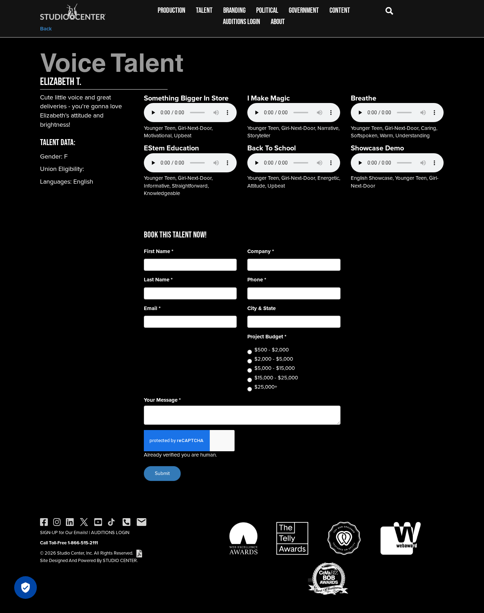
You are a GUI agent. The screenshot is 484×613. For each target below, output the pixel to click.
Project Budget (266, 336)
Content (340, 10)
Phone (256, 279)
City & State (261, 308)
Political (267, 10)
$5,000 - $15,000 (274, 368)
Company (260, 251)
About (278, 21)
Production (171, 10)
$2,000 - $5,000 (273, 359)
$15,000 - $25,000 (276, 378)
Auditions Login (241, 21)
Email (152, 308)
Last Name (158, 279)
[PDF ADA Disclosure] (139, 553)
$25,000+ (265, 387)
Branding (234, 10)
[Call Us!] (126, 521)
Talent (204, 10)
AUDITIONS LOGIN (110, 532)
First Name (158, 251)
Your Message (162, 400)
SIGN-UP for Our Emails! (64, 532)
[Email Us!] (141, 521)
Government (304, 10)
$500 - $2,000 (271, 350)
